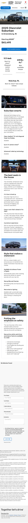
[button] (5, 7)
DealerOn (11, 515)
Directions (14, 7)
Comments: (6, 417)
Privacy (19, 515)
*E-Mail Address (7, 406)
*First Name (6, 395)
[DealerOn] (5, 513)
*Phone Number (7, 411)
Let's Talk (7, 439)
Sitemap (15, 515)
